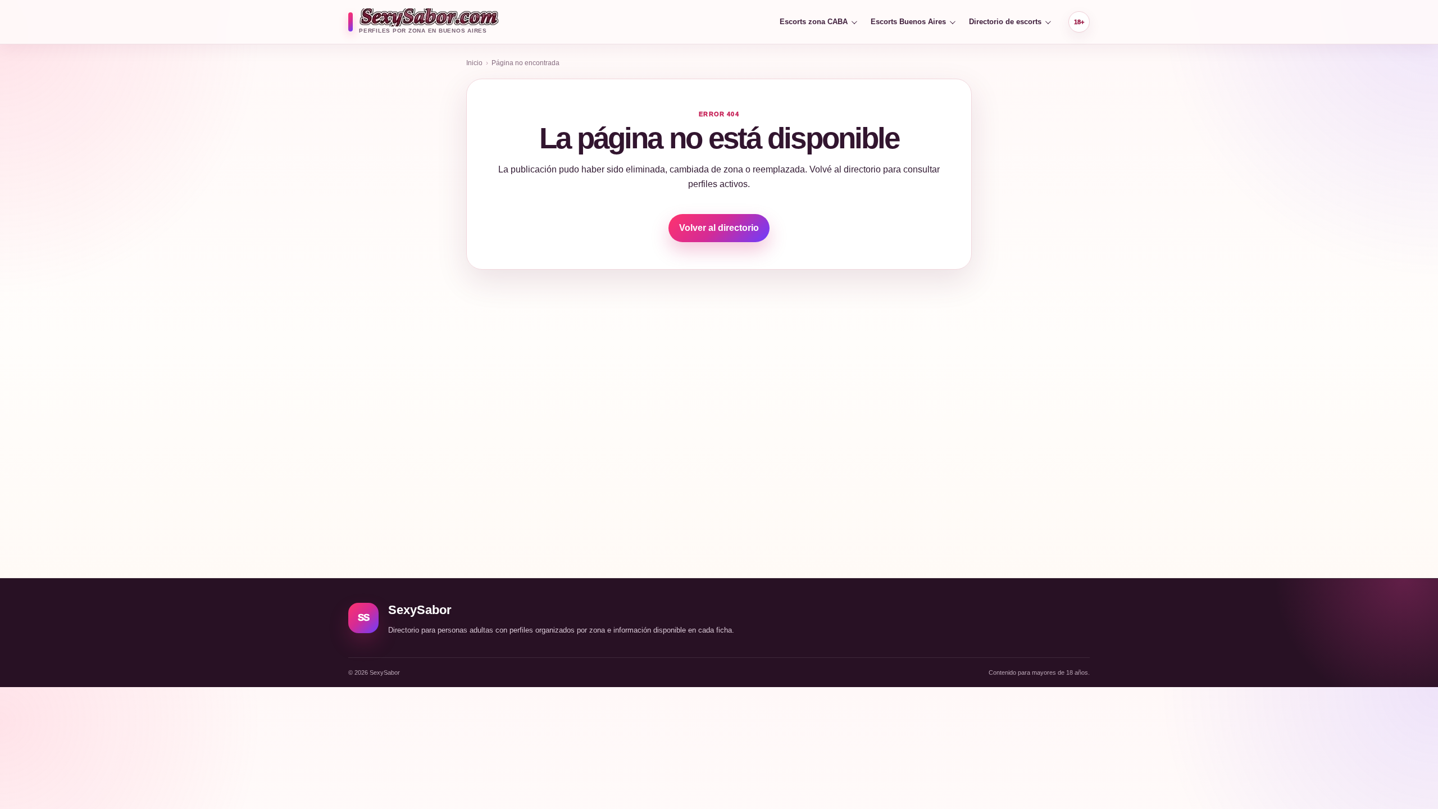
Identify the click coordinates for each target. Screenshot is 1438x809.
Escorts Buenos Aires (908, 21)
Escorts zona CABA (814, 21)
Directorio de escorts (1005, 21)
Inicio (474, 63)
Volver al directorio (719, 228)
